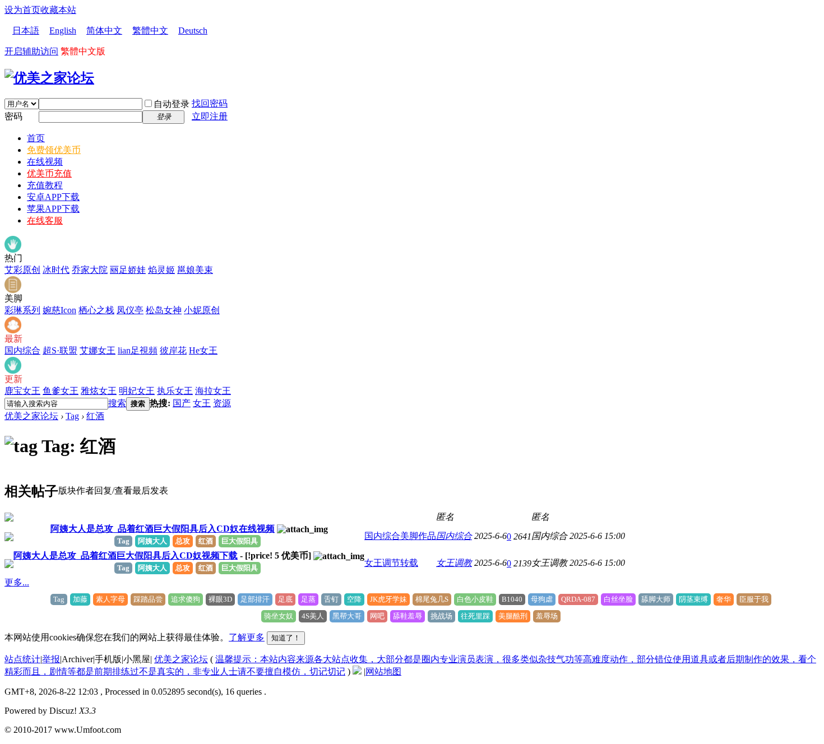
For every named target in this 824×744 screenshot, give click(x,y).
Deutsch (192, 30)
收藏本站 (58, 10)
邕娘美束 (195, 270)
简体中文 (104, 30)
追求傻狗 (185, 599)
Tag (72, 416)
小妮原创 (202, 310)
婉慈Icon (59, 310)
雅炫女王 (99, 391)
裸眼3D (220, 599)
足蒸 (308, 599)
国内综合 (22, 350)
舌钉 (331, 599)
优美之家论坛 (31, 416)
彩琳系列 (22, 310)
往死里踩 (475, 616)
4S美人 (313, 616)
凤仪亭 (130, 310)
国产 (182, 403)
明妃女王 (137, 391)
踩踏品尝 (148, 599)
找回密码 (210, 103)
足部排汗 (255, 599)
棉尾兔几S (431, 599)
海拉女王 (213, 391)
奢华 (723, 599)
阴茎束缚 (693, 599)
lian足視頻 (138, 350)
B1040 (512, 599)
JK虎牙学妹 (388, 599)
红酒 (95, 416)
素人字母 (110, 599)
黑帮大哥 (347, 616)
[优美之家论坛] (49, 78)
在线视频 (45, 161)
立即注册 (210, 116)
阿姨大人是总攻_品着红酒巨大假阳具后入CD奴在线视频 (162, 528)
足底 (285, 599)
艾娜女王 (97, 350)
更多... (16, 582)
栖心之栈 (96, 310)
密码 (13, 116)
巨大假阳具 (239, 541)
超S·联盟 (60, 350)
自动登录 (171, 104)
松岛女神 (164, 310)
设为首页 (22, 10)
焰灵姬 (161, 270)
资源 (222, 403)
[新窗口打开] (8, 518)
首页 (36, 138)
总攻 (182, 541)
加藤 (80, 599)
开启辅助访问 (31, 51)
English (62, 30)
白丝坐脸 (618, 599)
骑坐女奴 (278, 616)
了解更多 (247, 637)
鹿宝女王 (22, 391)
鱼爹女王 (60, 391)
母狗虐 (542, 599)
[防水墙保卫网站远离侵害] (357, 671)
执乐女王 (175, 391)
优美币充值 (49, 173)
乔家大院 (90, 270)
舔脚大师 (655, 599)
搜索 (117, 403)
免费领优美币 (54, 150)
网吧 (377, 616)
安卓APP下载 (53, 197)
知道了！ (285, 638)
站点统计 (22, 659)
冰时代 (56, 270)
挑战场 (441, 616)
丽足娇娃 (128, 270)
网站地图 (383, 671)
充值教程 (45, 185)
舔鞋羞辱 (407, 616)
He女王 (203, 350)
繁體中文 (150, 30)
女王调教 (454, 563)
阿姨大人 (152, 541)
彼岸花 (173, 350)
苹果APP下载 (53, 208)
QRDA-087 (578, 599)
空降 (354, 599)
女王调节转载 (391, 563)
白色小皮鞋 (475, 599)
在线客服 (45, 220)
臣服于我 (754, 599)
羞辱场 (547, 616)
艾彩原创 (22, 270)
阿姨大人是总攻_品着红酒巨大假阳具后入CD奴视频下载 (125, 555)
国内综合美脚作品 (400, 536)
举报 (51, 659)
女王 (202, 403)
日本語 (25, 30)
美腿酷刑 (512, 616)
